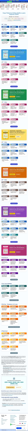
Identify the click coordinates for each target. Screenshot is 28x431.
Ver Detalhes (18, 56)
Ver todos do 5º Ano (14, 164)
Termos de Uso (12, 417)
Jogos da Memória (23, 1)
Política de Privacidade (23, 429)
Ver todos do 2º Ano (14, 46)
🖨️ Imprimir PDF (18, 387)
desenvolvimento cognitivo (10, 394)
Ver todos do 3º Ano (14, 86)
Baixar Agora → (12, 56)
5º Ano (16, 18)
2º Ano (6, 18)
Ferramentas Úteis (3, 420)
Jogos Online (13, 1)
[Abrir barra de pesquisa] (27, 1)
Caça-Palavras (9, 1)
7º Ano (22, 18)
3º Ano (9, 18)
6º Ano (19, 18)
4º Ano (12, 18)
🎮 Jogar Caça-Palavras (10, 387)
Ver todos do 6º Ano (14, 203)
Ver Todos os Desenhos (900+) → (24, 3)
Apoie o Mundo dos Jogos (22, 421)
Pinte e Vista (18, 1)
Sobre (2, 418)
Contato (2, 424)
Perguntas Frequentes (4, 419)
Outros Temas (10, 20)
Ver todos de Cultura (14, 279)
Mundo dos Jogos (14, 0)
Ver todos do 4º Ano (14, 126)
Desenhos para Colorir (3, 1)
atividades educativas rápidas (8, 405)
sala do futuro (10, 395)
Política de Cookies (19, 429)
